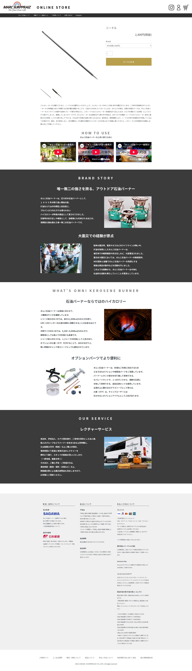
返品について (89, 658)
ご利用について (56, 15)
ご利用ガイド (43, 658)
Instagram (79, 15)
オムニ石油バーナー (24, 15)
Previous (44, 55)
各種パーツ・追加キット (41, 15)
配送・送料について (74, 658)
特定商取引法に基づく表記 (126, 658)
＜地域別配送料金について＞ (51, 526)
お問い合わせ (68, 15)
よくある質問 (57, 658)
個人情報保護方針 (146, 658)
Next (96, 55)
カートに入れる (128, 62)
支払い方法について (106, 658)
